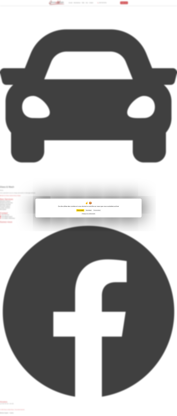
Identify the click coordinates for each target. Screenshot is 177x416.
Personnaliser (97, 210)
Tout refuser (88, 210)
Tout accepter (80, 210)
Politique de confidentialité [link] (88, 213)
